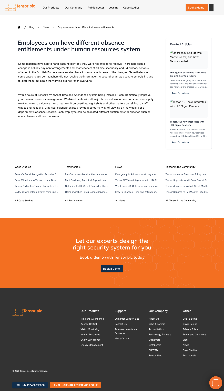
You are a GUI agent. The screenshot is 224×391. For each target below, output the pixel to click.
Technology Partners (160, 334)
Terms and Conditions (194, 334)
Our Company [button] (73, 7)
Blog (31, 27)
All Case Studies (24, 200)
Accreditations (156, 329)
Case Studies (131, 7)
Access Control (89, 324)
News (46, 27)
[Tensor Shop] (180, 7)
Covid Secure (190, 324)
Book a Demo (111, 268)
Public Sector (96, 7)
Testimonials (189, 355)
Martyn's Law (122, 338)
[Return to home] (20, 7)
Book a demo (196, 7)
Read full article (180, 93)
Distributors (155, 344)
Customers (154, 339)
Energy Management (92, 344)
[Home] (19, 27)
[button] (211, 7)
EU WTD (153, 350)
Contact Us (121, 324)
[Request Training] (163, 7)
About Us (154, 318)
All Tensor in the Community (180, 200)
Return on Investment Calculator (126, 331)
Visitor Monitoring (90, 329)
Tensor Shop (155, 355)
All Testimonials (74, 200)
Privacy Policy (190, 329)
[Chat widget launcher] (216, 383)
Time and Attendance (92, 318)
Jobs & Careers (157, 324)
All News (120, 200)
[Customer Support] (172, 7)
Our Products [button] (51, 7)
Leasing (114, 7)
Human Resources (90, 334)
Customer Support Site (127, 318)
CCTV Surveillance (91, 339)
